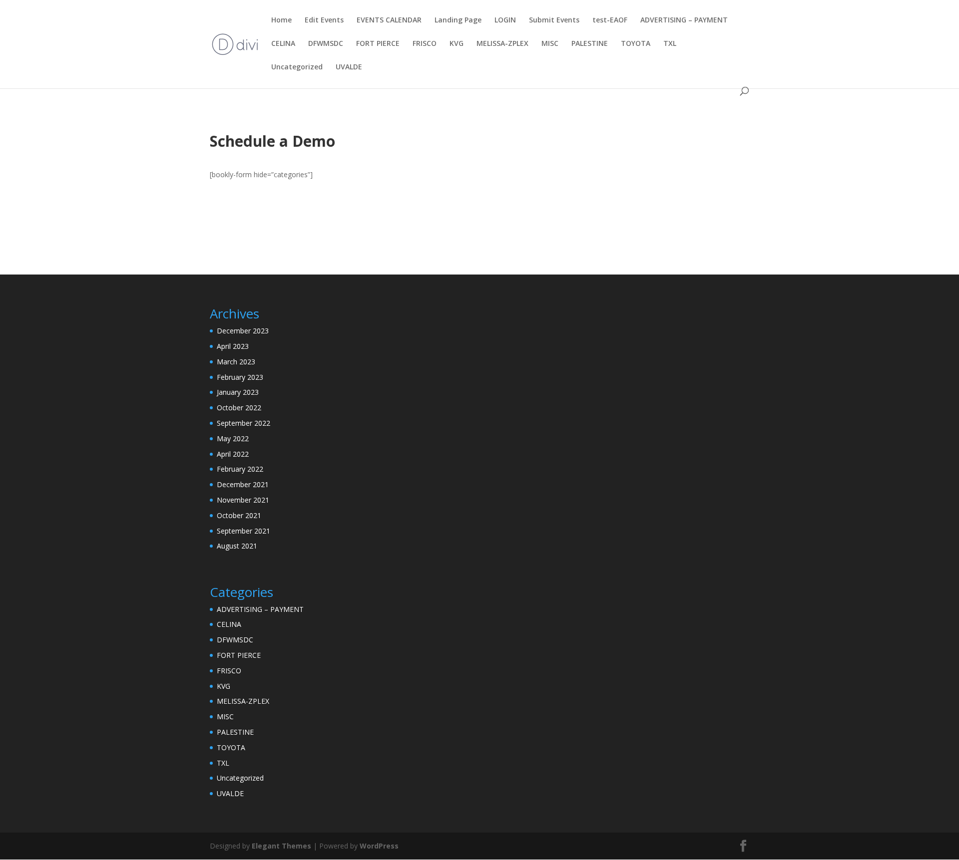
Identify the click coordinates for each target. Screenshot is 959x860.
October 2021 (239, 515)
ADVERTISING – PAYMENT (684, 20)
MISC (549, 44)
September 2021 (243, 531)
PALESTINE (589, 44)
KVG (457, 44)
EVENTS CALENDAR (389, 20)
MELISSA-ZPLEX (502, 44)
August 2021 (237, 546)
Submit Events (554, 20)
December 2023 (243, 330)
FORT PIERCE (378, 44)
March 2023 (236, 361)
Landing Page (458, 20)
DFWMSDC (325, 44)
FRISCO (425, 44)
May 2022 (233, 438)
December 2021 (243, 484)
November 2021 (243, 500)
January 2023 (238, 392)
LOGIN (505, 20)
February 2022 (240, 469)
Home (281, 20)
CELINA (283, 44)
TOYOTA (635, 44)
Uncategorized (297, 67)
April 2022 (233, 454)
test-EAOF (609, 20)
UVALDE (349, 67)
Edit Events (324, 20)
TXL (669, 44)
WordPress (379, 846)
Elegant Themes (281, 846)
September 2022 (243, 423)
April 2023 (233, 346)
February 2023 (240, 377)
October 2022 (239, 407)
